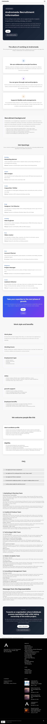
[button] (44, 1)
